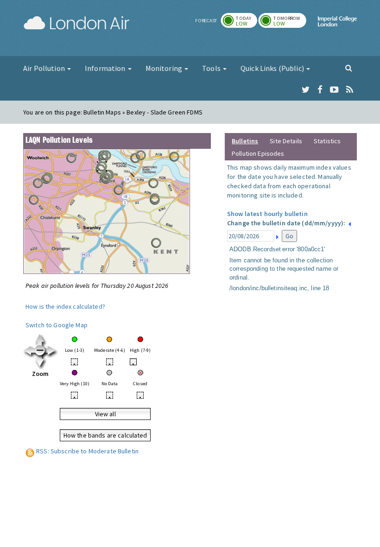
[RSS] (349, 90)
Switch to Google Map (56, 325)
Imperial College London (337, 29)
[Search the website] (349, 67)
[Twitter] (305, 90)
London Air (76, 23)
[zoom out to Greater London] (40, 351)
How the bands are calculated (105, 435)
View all (105, 414)
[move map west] (29, 351)
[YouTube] (334, 90)
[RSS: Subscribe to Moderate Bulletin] (30, 451)
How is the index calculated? (65, 306)
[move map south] (40, 362)
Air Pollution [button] (44, 68)
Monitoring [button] (165, 68)
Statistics (327, 141)
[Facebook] (320, 90)
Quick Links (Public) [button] (273, 68)
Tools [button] (212, 68)
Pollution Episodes (258, 153)
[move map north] (40, 339)
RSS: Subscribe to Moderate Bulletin (87, 451)
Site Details (286, 141)
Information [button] (106, 68)
